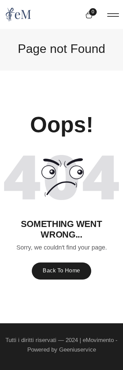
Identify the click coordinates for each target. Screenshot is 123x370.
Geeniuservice (77, 349)
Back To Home (61, 270)
